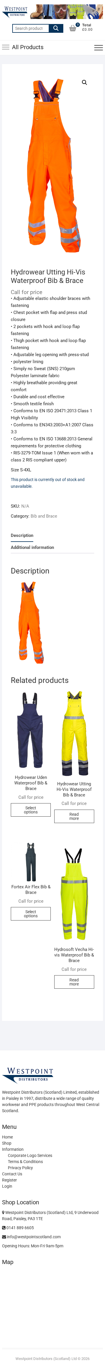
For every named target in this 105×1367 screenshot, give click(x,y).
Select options (31, 810)
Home (7, 1137)
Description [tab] (22, 535)
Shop (6, 1143)
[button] (84, 82)
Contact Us (12, 1174)
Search (56, 28)
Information (13, 1149)
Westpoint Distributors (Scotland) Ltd (46, 1358)
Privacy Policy (20, 1167)
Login (7, 1186)
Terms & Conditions (25, 1161)
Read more (74, 816)
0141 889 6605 (20, 1227)
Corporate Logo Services (30, 1155)
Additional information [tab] (32, 547)
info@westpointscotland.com (33, 1236)
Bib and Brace (44, 516)
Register (9, 1180)
